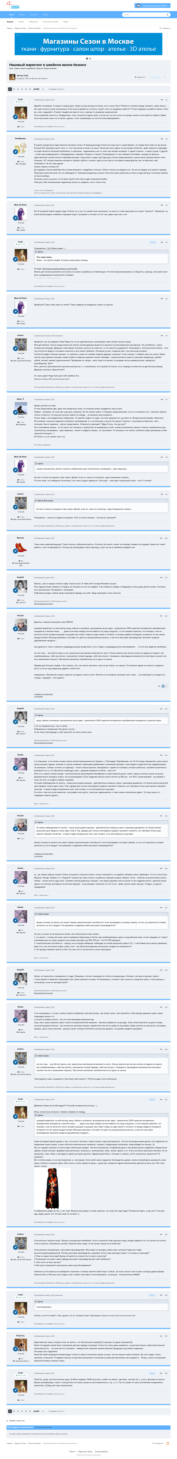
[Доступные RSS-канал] (168, 1443)
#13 (166, 709)
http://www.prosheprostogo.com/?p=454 (59, 269)
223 (21, 1359)
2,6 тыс (21, 161)
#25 (166, 1373)
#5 (166, 299)
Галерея (21, 22)
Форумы (10, 22)
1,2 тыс (21, 422)
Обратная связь (85, 1451)
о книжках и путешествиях (43, 694)
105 (21, 561)
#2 (166, 139)
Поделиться (140, 77)
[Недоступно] (52, 1188)
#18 (166, 970)
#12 (166, 616)
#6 (166, 336)
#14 (166, 755)
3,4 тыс (21, 600)
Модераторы (33, 22)
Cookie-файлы (101, 1451)
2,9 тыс (21, 358)
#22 (166, 1234)
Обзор (11, 14)
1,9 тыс (21, 126)
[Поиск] (168, 14)
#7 (166, 399)
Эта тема (157, 15)
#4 (166, 242)
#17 (166, 908)
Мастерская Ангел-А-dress (43, 604)
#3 (166, 205)
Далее (36, 89)
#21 (166, 1099)
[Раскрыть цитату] (36, 252)
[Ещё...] (162, 99)
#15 (166, 816)
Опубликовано (44, 100)
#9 (166, 494)
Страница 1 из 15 (56, 89)
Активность (34, 14)
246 (21, 778)
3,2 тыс (21, 228)
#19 (166, 1007)
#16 (166, 868)
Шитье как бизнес (40, 78)
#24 (166, 1336)
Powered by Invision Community (88, 1455)
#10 (166, 538)
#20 (166, 1049)
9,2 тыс (21, 638)
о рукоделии (38, 696)
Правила (22, 14)
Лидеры (65, 22)
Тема (71, 1451)
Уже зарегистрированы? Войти (155, 6)
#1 (166, 100)
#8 (166, 457)
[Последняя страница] (43, 89)
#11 (166, 577)
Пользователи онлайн (50, 22)
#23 (166, 1295)
